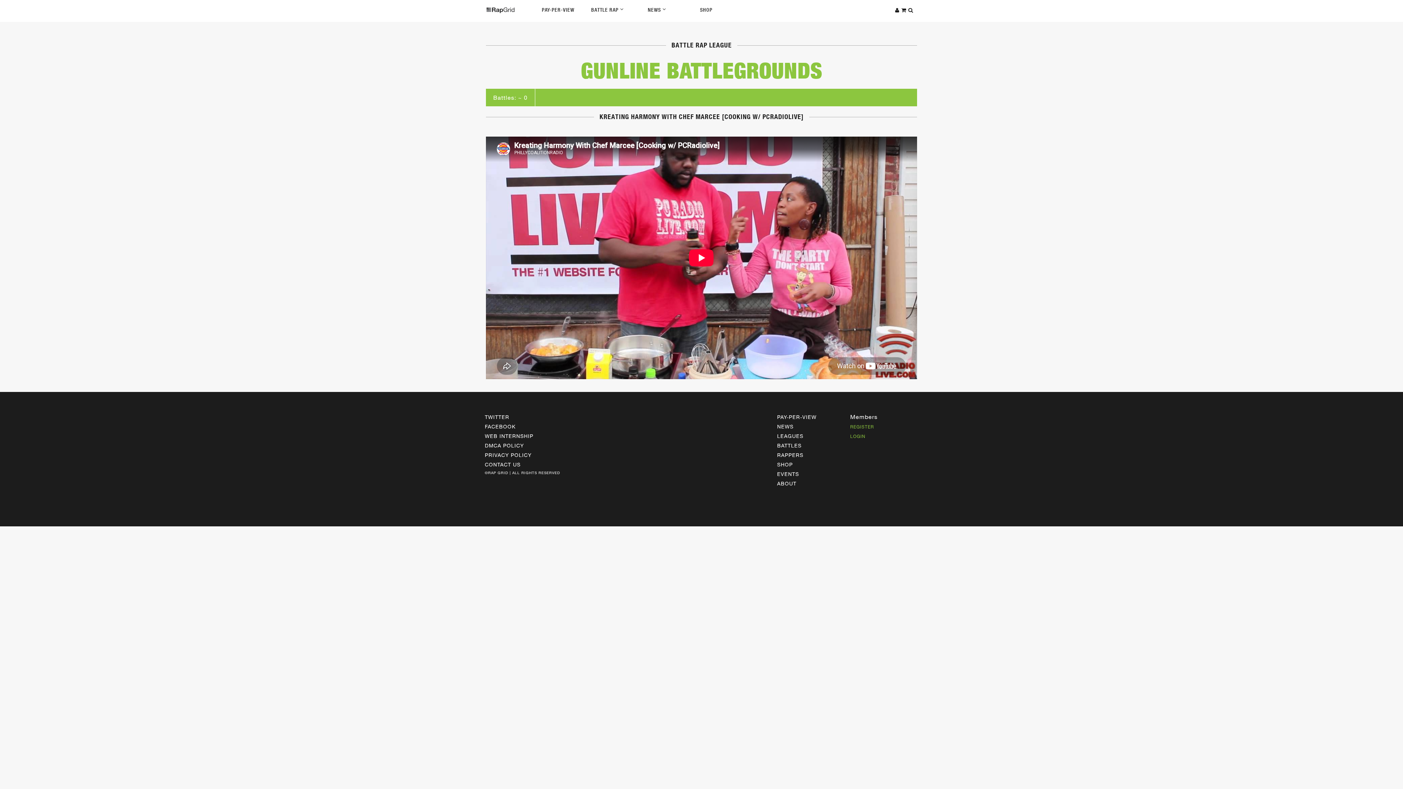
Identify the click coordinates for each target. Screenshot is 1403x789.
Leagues (790, 436)
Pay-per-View (797, 417)
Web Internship (509, 436)
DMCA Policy (504, 445)
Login (858, 436)
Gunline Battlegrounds (701, 70)
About (786, 483)
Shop (706, 10)
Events (788, 474)
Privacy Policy (508, 455)
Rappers (790, 455)
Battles (789, 445)
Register (862, 427)
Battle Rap (605, 10)
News (655, 10)
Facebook (500, 426)
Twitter (497, 417)
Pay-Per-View (558, 10)
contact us (503, 464)
